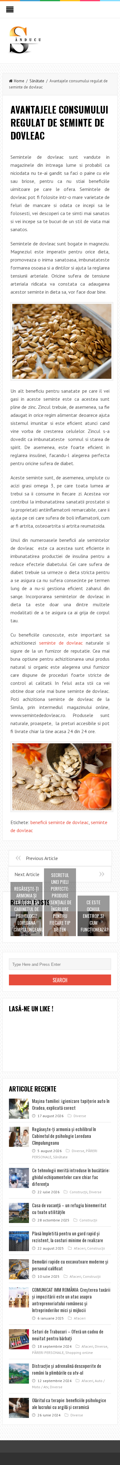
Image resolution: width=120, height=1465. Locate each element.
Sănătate (37, 81)
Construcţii (78, 1192)
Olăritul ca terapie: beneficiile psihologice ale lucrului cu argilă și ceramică (69, 1403)
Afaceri (80, 1248)
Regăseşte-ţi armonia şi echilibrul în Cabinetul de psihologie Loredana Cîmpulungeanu (64, 1136)
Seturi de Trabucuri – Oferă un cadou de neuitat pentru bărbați (67, 1335)
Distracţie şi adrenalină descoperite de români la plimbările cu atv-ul (66, 1369)
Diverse (80, 1115)
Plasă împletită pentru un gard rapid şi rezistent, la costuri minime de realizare (67, 1236)
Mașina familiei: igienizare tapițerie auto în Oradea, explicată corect (71, 1104)
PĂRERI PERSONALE (48, 1352)
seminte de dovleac (61, 643)
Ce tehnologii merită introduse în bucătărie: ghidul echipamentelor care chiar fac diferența (71, 1177)
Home (19, 81)
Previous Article (42, 858)
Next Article (26, 874)
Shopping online (79, 1352)
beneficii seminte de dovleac (59, 822)
